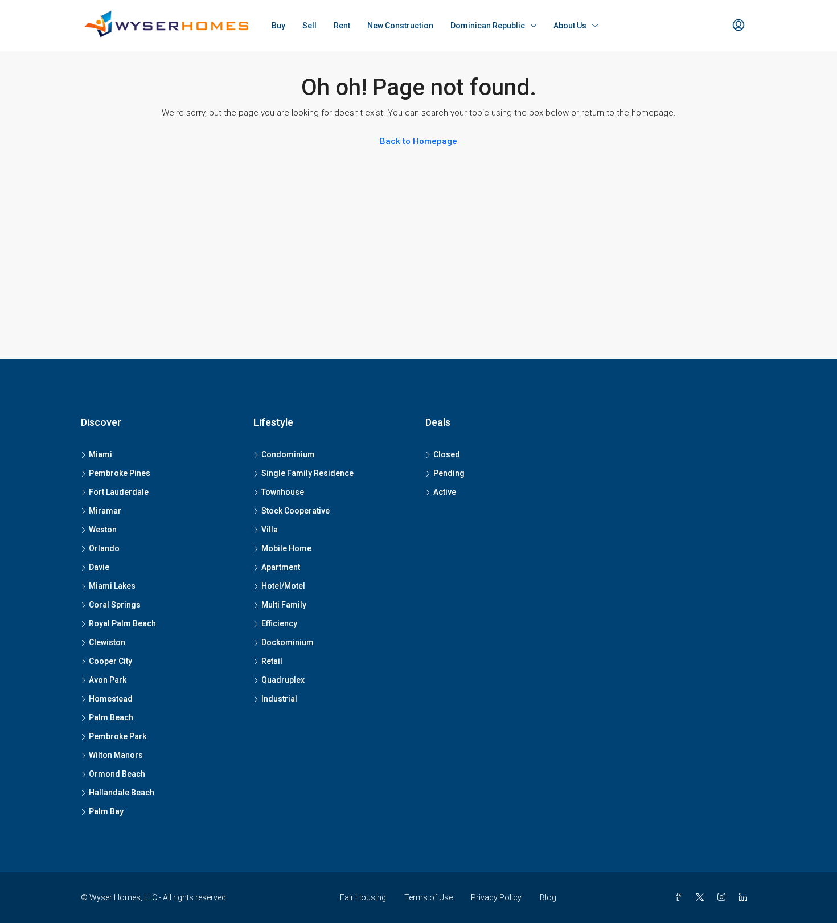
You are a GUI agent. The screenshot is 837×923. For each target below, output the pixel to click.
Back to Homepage (418, 141)
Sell (309, 25)
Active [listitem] (444, 492)
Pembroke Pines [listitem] (119, 473)
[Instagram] (723, 897)
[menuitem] (738, 26)
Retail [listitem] (271, 661)
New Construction (400, 25)
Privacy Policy (496, 897)
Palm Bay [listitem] (106, 811)
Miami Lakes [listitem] (112, 585)
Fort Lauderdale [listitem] (119, 492)
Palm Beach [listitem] (111, 717)
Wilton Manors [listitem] (116, 755)
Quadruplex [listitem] (283, 679)
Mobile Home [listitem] (286, 548)
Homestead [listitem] (111, 698)
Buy (278, 25)
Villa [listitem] (269, 529)
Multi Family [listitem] (283, 604)
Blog (548, 897)
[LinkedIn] (745, 897)
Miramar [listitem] (105, 510)
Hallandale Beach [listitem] (121, 792)
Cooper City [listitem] (110, 661)
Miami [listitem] (100, 454)
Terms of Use (428, 897)
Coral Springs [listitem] (115, 604)
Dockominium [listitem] (287, 642)
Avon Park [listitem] (107, 679)
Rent (342, 25)
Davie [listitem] (99, 567)
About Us (569, 25)
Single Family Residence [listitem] (307, 473)
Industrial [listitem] (279, 698)
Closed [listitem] (446, 454)
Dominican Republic (487, 25)
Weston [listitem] (103, 529)
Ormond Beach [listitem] (117, 773)
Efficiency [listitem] (279, 623)
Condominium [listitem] (288, 454)
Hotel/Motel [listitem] (283, 585)
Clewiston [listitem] (107, 642)
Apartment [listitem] (280, 567)
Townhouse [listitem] (282, 492)
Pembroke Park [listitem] (117, 736)
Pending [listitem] (449, 473)
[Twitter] (702, 897)
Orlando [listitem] (104, 548)
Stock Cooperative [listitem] (295, 510)
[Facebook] (680, 897)
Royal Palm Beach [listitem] (122, 623)
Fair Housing (363, 897)
